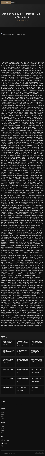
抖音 (43, 453)
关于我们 (2, 418)
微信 (36, 453)
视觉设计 (2, 430)
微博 (39, 453)
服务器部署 (3, 428)
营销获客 (2, 414)
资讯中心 (2, 432)
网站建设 (2, 412)
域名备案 (2, 426)
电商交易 (2, 416)
